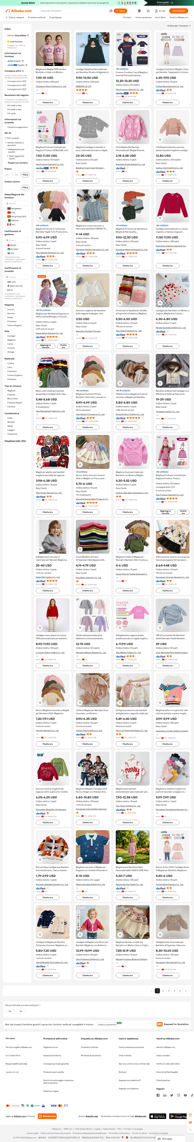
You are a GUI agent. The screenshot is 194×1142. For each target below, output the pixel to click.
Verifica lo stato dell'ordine (168, 1064)
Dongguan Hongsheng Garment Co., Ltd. (172, 809)
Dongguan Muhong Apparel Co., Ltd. (132, 249)
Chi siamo (10, 1038)
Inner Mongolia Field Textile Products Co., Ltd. (172, 652)
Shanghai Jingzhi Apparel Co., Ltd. (130, 164)
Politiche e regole (51, 1091)
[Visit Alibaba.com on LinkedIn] (165, 1095)
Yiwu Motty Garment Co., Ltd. (88, 577)
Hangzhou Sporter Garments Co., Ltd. (92, 249)
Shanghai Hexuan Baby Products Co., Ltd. (92, 499)
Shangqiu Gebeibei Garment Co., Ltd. (52, 884)
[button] (111, 11)
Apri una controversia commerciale (134, 1064)
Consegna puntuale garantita (56, 1064)
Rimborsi (123, 1072)
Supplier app (92, 1116)
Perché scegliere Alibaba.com (19, 1047)
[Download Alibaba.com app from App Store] (157, 1116)
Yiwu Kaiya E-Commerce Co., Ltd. (90, 414)
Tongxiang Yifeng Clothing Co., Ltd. (51, 86)
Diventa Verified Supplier (167, 1072)
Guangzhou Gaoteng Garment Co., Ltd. (171, 246)
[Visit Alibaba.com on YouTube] (185, 1095)
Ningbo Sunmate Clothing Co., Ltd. (171, 328)
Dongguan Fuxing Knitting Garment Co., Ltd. (91, 809)
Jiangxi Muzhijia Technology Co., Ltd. (52, 962)
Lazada (97, 1129)
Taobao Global (109, 1129)
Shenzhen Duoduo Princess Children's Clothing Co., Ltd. (88, 331)
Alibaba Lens (20, 1116)
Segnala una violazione (128, 1088)
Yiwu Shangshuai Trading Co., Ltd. (50, 411)
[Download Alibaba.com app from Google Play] (178, 1116)
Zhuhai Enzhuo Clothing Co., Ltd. (130, 414)
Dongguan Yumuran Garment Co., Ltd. (172, 577)
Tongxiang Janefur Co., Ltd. (168, 411)
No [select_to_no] (21, 1011)
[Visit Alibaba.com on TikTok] (192, 1095)
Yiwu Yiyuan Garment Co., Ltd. (49, 493)
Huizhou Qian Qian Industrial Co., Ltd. (132, 493)
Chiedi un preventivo (108, 1024)
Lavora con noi (12, 1072)
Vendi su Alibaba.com (165, 1047)
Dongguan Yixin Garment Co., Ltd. (170, 962)
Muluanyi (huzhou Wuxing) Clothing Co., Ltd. (131, 959)
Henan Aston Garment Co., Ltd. (49, 333)
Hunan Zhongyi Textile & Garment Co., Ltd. (132, 574)
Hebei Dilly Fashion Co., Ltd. (48, 577)
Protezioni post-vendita (53, 1072)
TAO (119, 1129)
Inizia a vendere (163, 1055)
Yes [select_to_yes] (10, 1011)
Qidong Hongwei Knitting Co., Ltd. (90, 884)
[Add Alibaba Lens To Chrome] (47, 1116)
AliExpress (56, 1129)
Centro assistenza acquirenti (131, 1047)
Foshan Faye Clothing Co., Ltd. (89, 730)
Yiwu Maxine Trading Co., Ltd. (128, 652)
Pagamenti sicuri (50, 1047)
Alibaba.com (140, 1116)
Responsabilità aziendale (16, 1064)
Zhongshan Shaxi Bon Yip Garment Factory (51, 809)
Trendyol (127, 1129)
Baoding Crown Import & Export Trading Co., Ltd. (90, 168)
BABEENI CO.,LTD (83, 86)
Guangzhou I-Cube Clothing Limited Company (171, 731)
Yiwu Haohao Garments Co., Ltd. (50, 253)
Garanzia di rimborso (52, 1055)
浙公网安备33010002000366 (143, 1138)
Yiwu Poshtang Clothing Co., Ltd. (90, 959)
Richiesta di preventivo (91, 1055)
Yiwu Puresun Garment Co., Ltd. (130, 89)
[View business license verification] (122, 1137)
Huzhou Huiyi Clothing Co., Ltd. (169, 168)
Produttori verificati (89, 1047)
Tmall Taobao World (83, 1129)
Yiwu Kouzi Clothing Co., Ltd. (128, 806)
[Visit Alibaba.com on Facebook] (158, 1095)
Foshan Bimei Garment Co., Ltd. (169, 86)
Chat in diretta (125, 1055)
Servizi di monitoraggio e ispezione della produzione (58, 1081)
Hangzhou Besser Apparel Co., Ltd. (91, 652)
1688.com (67, 1129)
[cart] (148, 11)
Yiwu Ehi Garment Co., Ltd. (47, 730)
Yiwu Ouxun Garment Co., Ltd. (129, 331)
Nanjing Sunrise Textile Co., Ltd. (129, 884)
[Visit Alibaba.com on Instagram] (178, 1095)
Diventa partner (163, 1080)
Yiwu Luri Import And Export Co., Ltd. (132, 730)
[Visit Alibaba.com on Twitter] (171, 1095)
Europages (138, 1129)
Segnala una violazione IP (130, 1080)
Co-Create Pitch (13, 1055)
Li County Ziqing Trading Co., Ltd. (50, 652)
